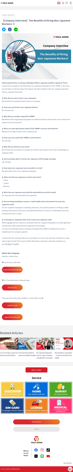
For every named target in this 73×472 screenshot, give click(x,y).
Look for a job (12, 305)
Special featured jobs (12, 317)
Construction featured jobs (12, 270)
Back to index (36, 370)
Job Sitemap (67, 463)
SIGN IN (36, 429)
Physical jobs (12, 287)
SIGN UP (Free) (36, 422)
